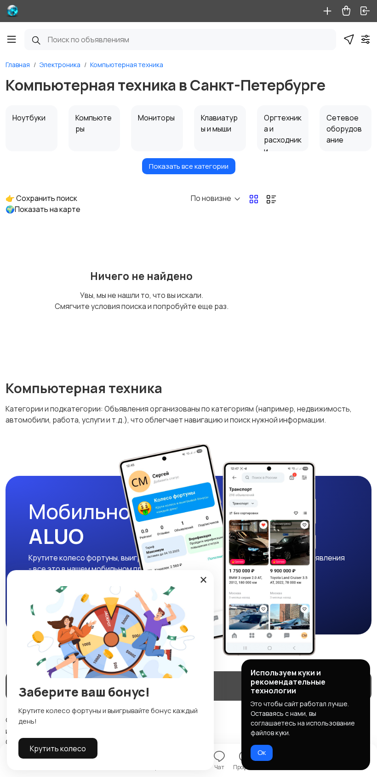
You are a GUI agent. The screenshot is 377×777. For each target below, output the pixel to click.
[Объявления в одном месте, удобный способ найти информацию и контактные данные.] (12, 11)
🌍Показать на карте (43, 209)
